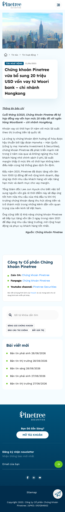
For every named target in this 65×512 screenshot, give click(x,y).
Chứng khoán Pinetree (35, 275)
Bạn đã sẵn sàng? (32, 428)
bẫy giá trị (38, 330)
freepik (33, 293)
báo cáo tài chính (18, 330)
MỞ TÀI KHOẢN (32, 434)
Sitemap (32, 492)
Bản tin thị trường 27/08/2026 (28, 383)
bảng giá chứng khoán (20, 325)
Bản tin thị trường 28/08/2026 (28, 360)
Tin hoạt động (29, 55)
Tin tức (14, 55)
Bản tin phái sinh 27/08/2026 (27, 375)
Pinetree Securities (44, 286)
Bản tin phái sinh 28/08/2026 (28, 353)
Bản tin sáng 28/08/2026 (25, 368)
